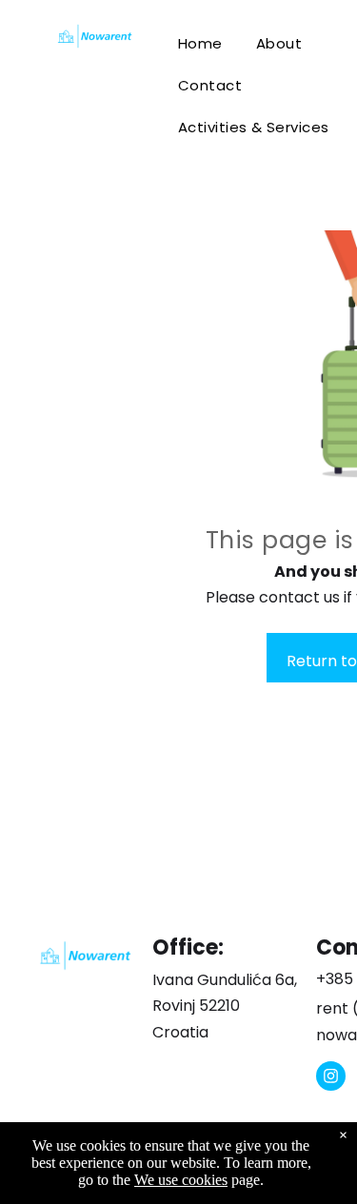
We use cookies (181, 1180)
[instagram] (331, 1078)
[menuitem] (204, 44)
